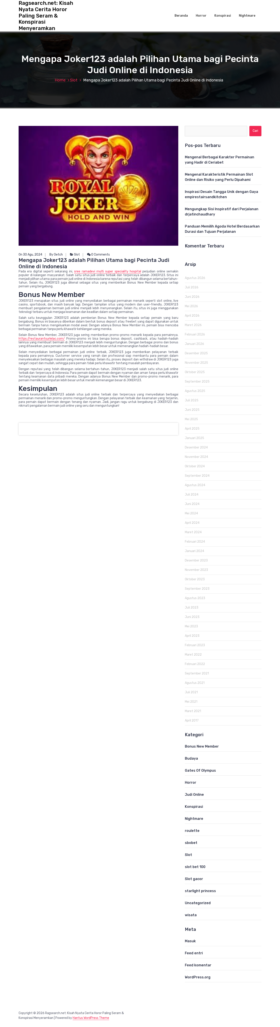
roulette (192, 831)
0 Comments (100, 254)
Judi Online (194, 794)
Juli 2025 (191, 400)
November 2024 (196, 457)
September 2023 (197, 589)
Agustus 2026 (195, 278)
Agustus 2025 (195, 391)
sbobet (191, 843)
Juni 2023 (192, 617)
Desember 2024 (196, 447)
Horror (201, 16)
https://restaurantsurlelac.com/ (42, 339)
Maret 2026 (193, 325)
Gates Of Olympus (200, 770)
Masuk (190, 941)
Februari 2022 (195, 664)
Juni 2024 (192, 504)
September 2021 (197, 673)
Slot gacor (194, 879)
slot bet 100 (195, 867)
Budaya (191, 758)
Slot (73, 80)
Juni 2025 (192, 410)
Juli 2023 (191, 607)
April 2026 (192, 316)
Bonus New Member (202, 746)
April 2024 (192, 523)
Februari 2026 (195, 334)
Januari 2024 (194, 551)
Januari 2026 (194, 344)
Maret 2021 (193, 711)
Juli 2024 (191, 494)
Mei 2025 (191, 419)
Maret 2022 (193, 654)
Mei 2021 (191, 702)
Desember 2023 (196, 560)
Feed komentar (198, 965)
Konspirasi (222, 16)
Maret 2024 (193, 532)
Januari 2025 (194, 438)
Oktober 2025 (195, 372)
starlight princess (200, 891)
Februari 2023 (195, 645)
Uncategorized (198, 903)
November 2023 (196, 570)
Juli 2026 (191, 287)
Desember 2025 (196, 353)
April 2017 (192, 720)
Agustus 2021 (195, 683)
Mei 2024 (191, 513)
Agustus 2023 (195, 598)
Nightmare (247, 16)
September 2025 (197, 381)
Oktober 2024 (195, 466)
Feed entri (194, 953)
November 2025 (196, 363)
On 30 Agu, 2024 (30, 254)
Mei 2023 (191, 626)
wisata (191, 915)
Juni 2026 (192, 297)
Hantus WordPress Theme (91, 1018)
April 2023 (192, 636)
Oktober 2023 (195, 579)
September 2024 (197, 476)
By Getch (56, 254)
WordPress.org (197, 977)
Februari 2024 (195, 541)
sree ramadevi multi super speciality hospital (107, 271)
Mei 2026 (191, 306)
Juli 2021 (191, 692)
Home (60, 80)
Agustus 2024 (195, 485)
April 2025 (192, 429)
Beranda (181, 16)
